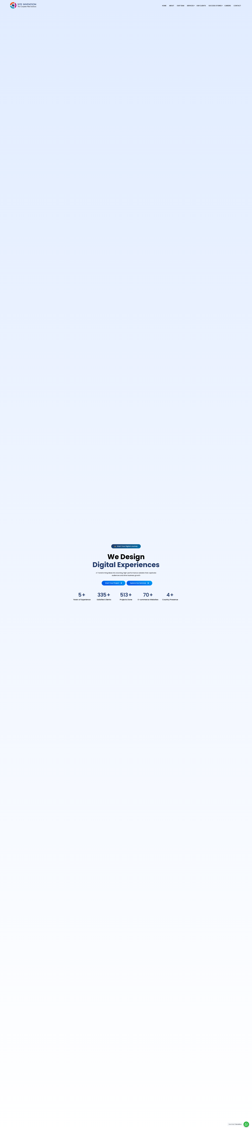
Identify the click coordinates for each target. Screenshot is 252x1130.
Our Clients (201, 6)
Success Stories (215, 6)
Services (190, 6)
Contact (237, 6)
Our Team (180, 6)
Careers (227, 6)
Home (164, 6)
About (171, 6)
